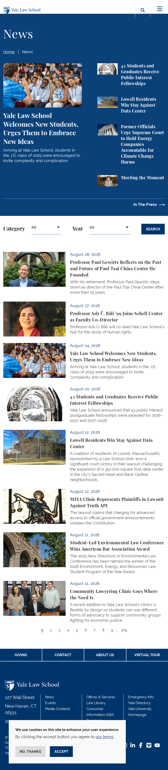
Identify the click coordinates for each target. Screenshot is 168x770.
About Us (105, 655)
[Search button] (143, 15)
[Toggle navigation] (160, 9)
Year (77, 229)
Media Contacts (57, 709)
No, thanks (30, 752)
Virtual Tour (147, 655)
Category (14, 229)
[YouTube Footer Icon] (157, 746)
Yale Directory (139, 703)
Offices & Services (100, 697)
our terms (105, 736)
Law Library (95, 703)
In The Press (145, 204)
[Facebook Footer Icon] (141, 746)
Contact (63, 655)
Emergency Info (141, 697)
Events (50, 703)
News (27, 52)
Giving (21, 655)
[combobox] (46, 229)
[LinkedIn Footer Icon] (132, 746)
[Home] (23, 10)
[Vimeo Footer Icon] (149, 746)
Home (9, 52)
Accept (61, 752)
